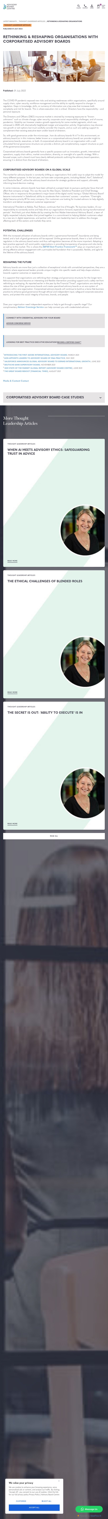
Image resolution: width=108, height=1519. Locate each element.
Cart (99, 7)
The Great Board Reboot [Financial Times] (26, 371)
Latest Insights (10, 21)
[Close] (59, 1481)
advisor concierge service (18, 323)
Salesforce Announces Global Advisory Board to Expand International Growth (47, 362)
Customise (21, 1501)
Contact (85, 8)
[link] (12, 561)
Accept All (34, 1508)
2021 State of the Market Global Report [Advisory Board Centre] (38, 368)
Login (92, 8)
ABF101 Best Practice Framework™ (60, 247)
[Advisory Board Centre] (10, 6)
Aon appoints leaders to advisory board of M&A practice (34, 358)
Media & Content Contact (16, 381)
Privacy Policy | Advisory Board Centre (44, 1495)
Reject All (46, 1501)
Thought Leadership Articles (32, 21)
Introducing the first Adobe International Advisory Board (35, 355)
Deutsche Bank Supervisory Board (22, 365)
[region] (34, 1496)
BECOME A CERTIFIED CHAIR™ (69, 342)
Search (79, 8)
